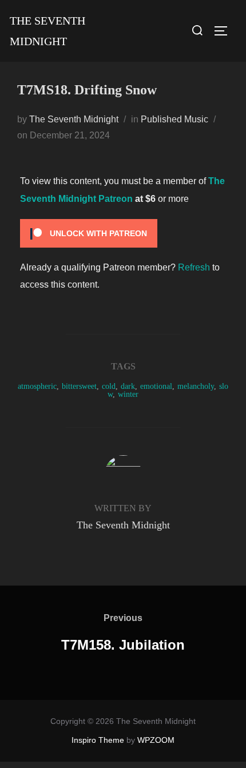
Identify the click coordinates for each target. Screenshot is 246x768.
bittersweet (79, 386)
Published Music (174, 119)
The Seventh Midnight (47, 30)
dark (128, 386)
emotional (156, 386)
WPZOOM (155, 740)
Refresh (194, 267)
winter (128, 394)
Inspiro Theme (98, 740)
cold (109, 386)
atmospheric (37, 386)
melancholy (195, 386)
